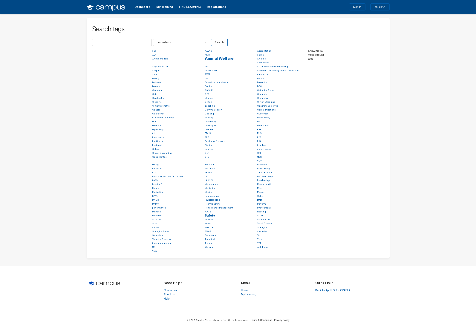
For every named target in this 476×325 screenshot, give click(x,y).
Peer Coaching (213, 204)
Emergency (158, 137)
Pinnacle (156, 211)
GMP (259, 153)
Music (260, 192)
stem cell (210, 227)
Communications (266, 109)
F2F (259, 137)
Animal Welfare (219, 58)
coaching (210, 106)
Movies (208, 192)
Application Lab (160, 66)
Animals (261, 58)
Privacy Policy (282, 320)
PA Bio (156, 199)
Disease (209, 129)
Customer (262, 113)
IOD (154, 172)
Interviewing (263, 168)
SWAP (208, 231)
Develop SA (263, 125)
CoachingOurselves (267, 106)
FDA (259, 141)
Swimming (210, 235)
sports (155, 227)
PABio (155, 203)
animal (260, 54)
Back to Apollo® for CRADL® (332, 290)
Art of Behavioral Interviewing (272, 66)
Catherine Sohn (265, 90)
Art (206, 66)
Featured (157, 145)
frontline (261, 145)
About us (169, 294)
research (157, 215)
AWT (207, 74)
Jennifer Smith (265, 172)
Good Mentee (159, 157)
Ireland (208, 172)
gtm (259, 156)
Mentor (156, 188)
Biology (156, 86)
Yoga (154, 251)
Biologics (262, 82)
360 (154, 51)
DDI (154, 121)
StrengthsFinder (160, 231)
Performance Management (219, 207)
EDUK (208, 133)
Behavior (157, 82)
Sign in (357, 6)
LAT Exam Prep (265, 176)
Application (263, 62)
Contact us (170, 290)
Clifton (208, 102)
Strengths (262, 227)
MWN (155, 195)
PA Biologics (212, 199)
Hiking (155, 164)
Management (212, 184)
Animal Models (160, 58)
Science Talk (263, 219)
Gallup (155, 149)
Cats (154, 94)
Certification (158, 98)
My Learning (248, 294)
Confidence (158, 113)
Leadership (263, 180)
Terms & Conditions (261, 320)
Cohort (156, 109)
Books (208, 86)
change (209, 98)
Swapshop (157, 235)
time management (162, 243)
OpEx (260, 196)
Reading (261, 211)
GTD (207, 157)
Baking (155, 78)
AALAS (208, 51)
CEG (207, 94)
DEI (259, 121)
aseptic (156, 70)
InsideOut (157, 168)
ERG (207, 137)
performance (159, 207)
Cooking (209, 113)
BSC (259, 86)
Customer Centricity (163, 117)
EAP (259, 129)
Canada (209, 90)
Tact (259, 235)
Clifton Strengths (266, 102)
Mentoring (210, 188)
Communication (213, 109)
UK (153, 247)
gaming (209, 149)
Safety (210, 215)
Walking (209, 247)
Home (244, 290)
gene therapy (264, 149)
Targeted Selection (162, 239)
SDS (154, 223)
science (209, 219)
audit (154, 74)
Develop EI (210, 125)
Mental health (264, 184)
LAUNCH (209, 180)
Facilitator (157, 141)
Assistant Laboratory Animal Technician (278, 70)
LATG (155, 180)
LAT (207, 176)
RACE (208, 211)
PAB (259, 199)
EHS (259, 133)
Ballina (260, 78)
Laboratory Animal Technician (167, 176)
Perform (261, 204)
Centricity (262, 94)
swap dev (262, 231)
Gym (259, 160)
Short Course (264, 223)
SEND (208, 223)
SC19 (260, 215)
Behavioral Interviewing (217, 82)
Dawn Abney (263, 117)
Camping (157, 90)
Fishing (208, 145)
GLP (207, 153)
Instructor (210, 168)
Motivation (157, 192)
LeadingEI (157, 184)
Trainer (208, 243)
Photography (264, 207)
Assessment (211, 70)
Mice (259, 188)
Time (259, 239)
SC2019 (156, 219)
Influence (262, 164)
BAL (207, 78)
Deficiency (210, 121)
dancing (209, 117)
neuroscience (212, 196)
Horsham (210, 164)
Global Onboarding (162, 153)
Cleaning (157, 102)
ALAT (207, 54)
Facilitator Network (215, 141)
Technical (210, 239)
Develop (156, 125)
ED (153, 133)
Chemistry (262, 98)
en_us (378, 6)
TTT (259, 243)
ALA (154, 54)
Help (167, 298)
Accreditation (264, 51)
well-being (262, 247)
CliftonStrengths (161, 106)
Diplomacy (157, 129)
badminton (263, 74)
